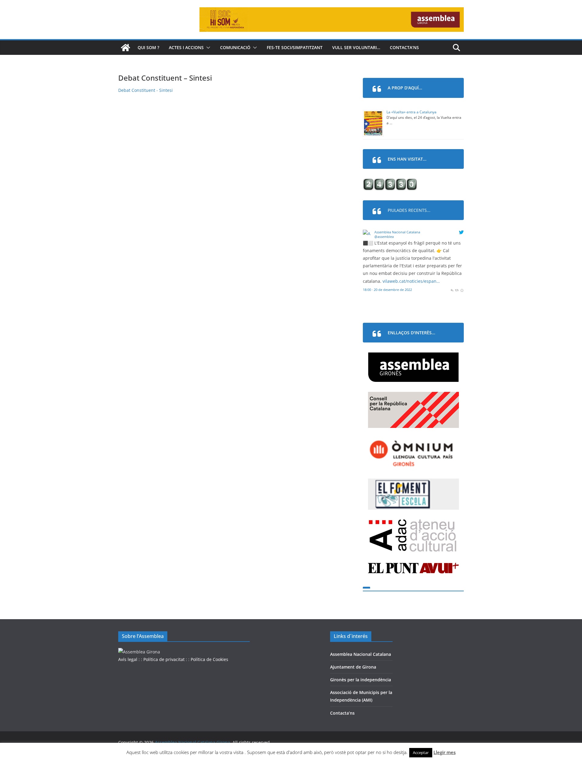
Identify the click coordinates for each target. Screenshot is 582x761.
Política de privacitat (164, 659)
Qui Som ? (148, 47)
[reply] (452, 289)
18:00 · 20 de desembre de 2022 (387, 289)
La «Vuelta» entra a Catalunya (411, 112)
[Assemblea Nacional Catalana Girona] (125, 47)
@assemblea (384, 236)
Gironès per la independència (360, 680)
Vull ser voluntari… (356, 47)
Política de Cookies (209, 659)
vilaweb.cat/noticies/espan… (411, 281)
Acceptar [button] (421, 752)
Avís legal (127, 659)
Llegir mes (444, 752)
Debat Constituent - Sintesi (145, 90)
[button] (207, 47)
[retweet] (457, 289)
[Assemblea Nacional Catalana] (367, 233)
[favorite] (462, 289)
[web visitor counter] (390, 182)
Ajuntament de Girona (353, 667)
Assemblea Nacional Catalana (397, 232)
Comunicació (235, 47)
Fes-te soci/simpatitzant (295, 47)
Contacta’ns (404, 47)
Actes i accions (186, 47)
